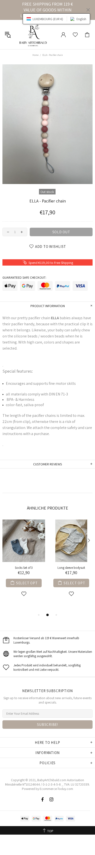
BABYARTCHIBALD (34, 34)
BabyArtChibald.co (50, 780)
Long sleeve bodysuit (71, 568)
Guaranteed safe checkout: (24, 277)
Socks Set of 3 (24, 568)
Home (35, 55)
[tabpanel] (24, 564)
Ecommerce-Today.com (56, 789)
